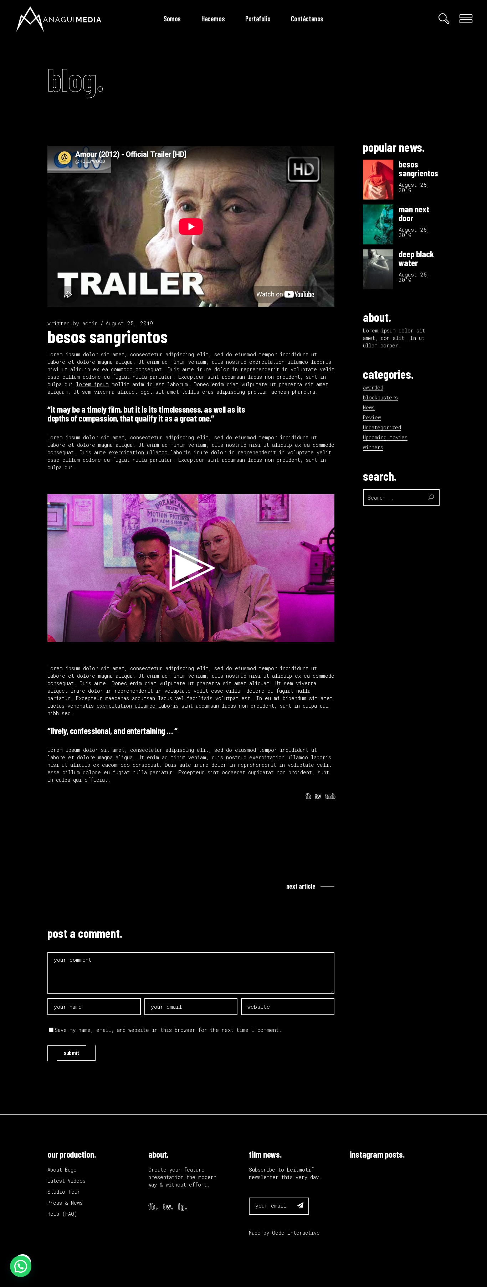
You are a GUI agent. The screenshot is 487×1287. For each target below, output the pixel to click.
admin (90, 323)
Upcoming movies (385, 437)
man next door (414, 213)
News (369, 407)
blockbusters (380, 397)
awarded (373, 387)
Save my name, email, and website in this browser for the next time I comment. (168, 1030)
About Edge (62, 1169)
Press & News (65, 1202)
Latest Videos (66, 1180)
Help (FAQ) (62, 1213)
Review (372, 417)
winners (373, 447)
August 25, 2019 (129, 323)
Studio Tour (63, 1191)
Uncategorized (382, 427)
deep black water (416, 258)
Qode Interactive (296, 1232)
